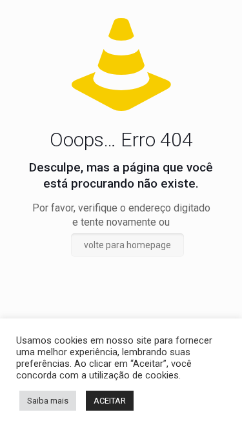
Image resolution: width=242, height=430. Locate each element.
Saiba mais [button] (47, 401)
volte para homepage (127, 245)
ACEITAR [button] (110, 401)
